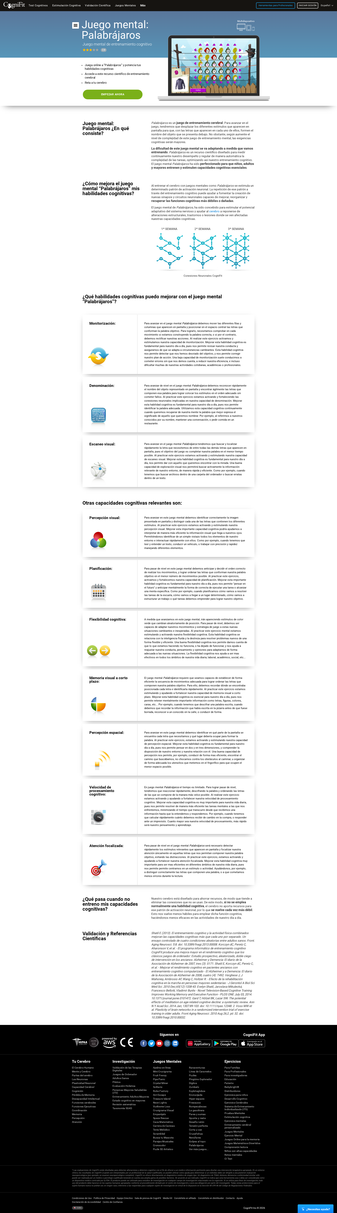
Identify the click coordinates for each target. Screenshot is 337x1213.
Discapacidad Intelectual (86, 1098)
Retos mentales (233, 1154)
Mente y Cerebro (81, 1071)
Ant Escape (159, 1094)
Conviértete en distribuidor (211, 1198)
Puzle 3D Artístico (163, 1149)
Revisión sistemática (124, 1104)
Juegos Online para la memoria (242, 1139)
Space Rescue (161, 1118)
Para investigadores (235, 1075)
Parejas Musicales (163, 1141)
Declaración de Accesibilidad (86, 1202)
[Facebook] (143, 1043)
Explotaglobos (197, 1091)
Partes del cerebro (82, 1075)
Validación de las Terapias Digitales (127, 1069)
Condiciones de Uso (82, 1198)
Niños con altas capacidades (240, 1151)
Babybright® (231, 1087)
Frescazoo (195, 1102)
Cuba (78, 1208)
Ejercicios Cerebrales (236, 1102)
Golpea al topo (197, 1141)
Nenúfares (195, 1137)
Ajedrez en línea (162, 1067)
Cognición (77, 1091)
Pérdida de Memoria (83, 1094)
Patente (228, 1083)
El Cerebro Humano (83, 1067)
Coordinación (79, 1110)
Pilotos (116, 1082)
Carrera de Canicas (164, 1125)
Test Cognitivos (38, 5)
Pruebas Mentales (234, 1113)
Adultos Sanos (121, 1078)
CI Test (228, 1158)
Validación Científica (97, 5)
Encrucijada (195, 1094)
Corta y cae (195, 1129)
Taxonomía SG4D (122, 1108)
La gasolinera (196, 1110)
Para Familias (232, 1067)
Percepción (78, 1118)
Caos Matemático (163, 1122)
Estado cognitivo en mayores (129, 1100)
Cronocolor (159, 1145)
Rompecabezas (197, 1106)
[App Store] (252, 1043)
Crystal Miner (160, 1083)
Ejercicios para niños (236, 1094)
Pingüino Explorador (200, 1079)
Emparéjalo (159, 1114)
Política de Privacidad (104, 1198)
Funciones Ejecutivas (84, 1106)
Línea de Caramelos (200, 1071)
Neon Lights (160, 1102)
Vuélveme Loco (161, 1106)
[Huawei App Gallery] (199, 1043)
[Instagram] (167, 1043)
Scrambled (159, 1133)
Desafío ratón (196, 1122)
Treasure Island (161, 1098)
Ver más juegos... (199, 1149)
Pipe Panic (159, 1079)
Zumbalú (194, 1087)
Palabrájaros (196, 1145)
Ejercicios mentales (235, 1120)
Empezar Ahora (112, 94)
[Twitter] (151, 1043)
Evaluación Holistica (124, 1086)
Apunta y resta (197, 1118)
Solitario (158, 1087)
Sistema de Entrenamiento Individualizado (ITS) (239, 1108)
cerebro (214, 211)
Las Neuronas (80, 1079)
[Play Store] (225, 1043)
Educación (230, 1079)
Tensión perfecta (198, 1125)
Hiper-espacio (197, 1098)
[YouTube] (159, 1043)
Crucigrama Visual (163, 1110)
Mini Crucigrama (162, 1071)
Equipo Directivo (125, 1198)
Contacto (230, 1198)
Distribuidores (232, 1091)
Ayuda (240, 1198)
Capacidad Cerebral (83, 1087)
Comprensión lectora (236, 1147)
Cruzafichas (196, 1133)
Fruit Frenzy (160, 1075)
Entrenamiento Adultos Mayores (131, 1096)
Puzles (193, 1075)
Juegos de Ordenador (125, 1074)
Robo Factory (160, 1091)
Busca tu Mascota (163, 1137)
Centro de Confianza (113, 1202)
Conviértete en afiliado (185, 1198)
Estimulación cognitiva (237, 1117)
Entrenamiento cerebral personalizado (237, 1126)
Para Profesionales (235, 1071)
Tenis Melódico (161, 1129)
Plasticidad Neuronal (84, 1083)
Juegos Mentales (234, 1131)
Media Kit (167, 1198)
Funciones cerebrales (84, 1102)
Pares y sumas (197, 1114)
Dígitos (193, 1083)
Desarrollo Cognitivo (235, 1098)
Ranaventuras (197, 1067)
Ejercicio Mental (233, 1135)
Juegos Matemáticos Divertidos (242, 1143)
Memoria (77, 1114)
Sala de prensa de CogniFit (148, 1198)
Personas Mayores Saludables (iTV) (130, 1091)
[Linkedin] (175, 1043)
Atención (77, 1122)
